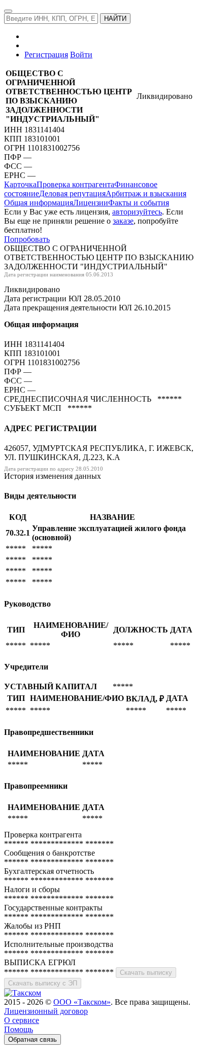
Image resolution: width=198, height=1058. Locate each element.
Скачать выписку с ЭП (42, 983)
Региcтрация (46, 54)
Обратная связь (32, 1039)
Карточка (20, 184)
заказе (123, 221)
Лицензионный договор (46, 1011)
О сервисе (21, 1020)
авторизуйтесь (137, 211)
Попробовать (27, 239)
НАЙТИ (115, 18)
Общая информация (38, 202)
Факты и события (138, 202)
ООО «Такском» (82, 1002)
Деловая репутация (72, 193)
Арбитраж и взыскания (146, 193)
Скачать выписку (146, 972)
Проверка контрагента (75, 184)
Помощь (18, 1029)
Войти (81, 54)
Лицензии (90, 202)
